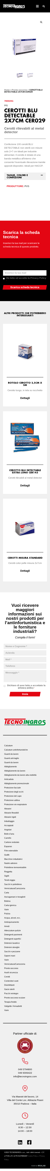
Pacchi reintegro (11, 993)
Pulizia (7, 914)
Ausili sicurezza (11, 972)
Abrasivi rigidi (10, 817)
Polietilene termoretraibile (15, 867)
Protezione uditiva (12, 800)
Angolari (8, 830)
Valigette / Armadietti (13, 1006)
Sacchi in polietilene (13, 884)
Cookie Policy (33, 1156)
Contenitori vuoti (11, 981)
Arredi (6, 926)
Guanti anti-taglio (11, 758)
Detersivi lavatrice (12, 943)
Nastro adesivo (10, 863)
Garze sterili (9, 989)
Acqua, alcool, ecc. (12, 918)
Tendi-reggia (9, 880)
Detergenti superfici (12, 939)
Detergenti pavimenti (13, 935)
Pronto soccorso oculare (14, 998)
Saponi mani (9, 956)
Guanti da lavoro (11, 754)
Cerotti (7, 977)
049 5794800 (25, 1069)
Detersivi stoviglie (12, 947)
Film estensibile (11, 851)
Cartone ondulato (11, 842)
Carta (6, 893)
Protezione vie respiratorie (15, 804)
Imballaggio (9, 821)
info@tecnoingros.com (25, 1076)
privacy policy (26, 687)
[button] (44, 6)
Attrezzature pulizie (12, 930)
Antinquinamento (11, 922)
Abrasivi (7, 809)
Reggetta (8, 872)
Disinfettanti (9, 985)
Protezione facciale (12, 788)
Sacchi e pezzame (12, 951)
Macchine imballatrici (13, 859)
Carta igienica (10, 905)
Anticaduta (8, 779)
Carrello (7, 838)
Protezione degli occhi (13, 792)
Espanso (8, 846)
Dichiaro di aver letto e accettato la (26, 686)
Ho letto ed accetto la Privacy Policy (26, 279)
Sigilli (6, 876)
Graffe (6, 855)
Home (7, 90)
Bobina (7, 901)
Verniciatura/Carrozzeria (14, 888)
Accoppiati (8, 825)
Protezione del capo (12, 796)
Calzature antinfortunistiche (16, 750)
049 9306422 (25, 1073)
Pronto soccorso (19, 90)
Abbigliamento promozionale (16, 783)
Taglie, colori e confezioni (17, 176)
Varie (6, 909)
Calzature (8, 746)
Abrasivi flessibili (11, 813)
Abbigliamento (10, 767)
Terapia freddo (10, 1002)
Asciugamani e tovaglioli (14, 897)
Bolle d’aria (9, 834)
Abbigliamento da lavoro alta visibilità (20, 775)
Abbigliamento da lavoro (14, 771)
